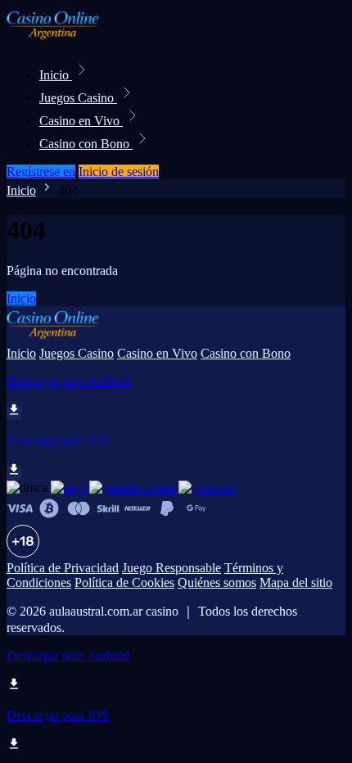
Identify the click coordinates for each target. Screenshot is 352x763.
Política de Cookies (124, 582)
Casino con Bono (86, 144)
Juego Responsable (171, 568)
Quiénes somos (217, 582)
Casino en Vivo (81, 121)
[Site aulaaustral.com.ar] (62, 39)
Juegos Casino (78, 98)
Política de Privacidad (63, 568)
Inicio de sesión (119, 171)
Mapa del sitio (295, 582)
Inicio (55, 75)
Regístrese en (41, 171)
